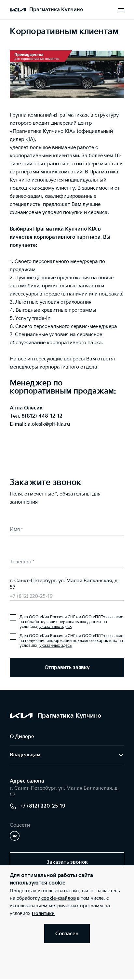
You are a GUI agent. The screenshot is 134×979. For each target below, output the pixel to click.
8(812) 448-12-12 (41, 416)
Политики (43, 913)
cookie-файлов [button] (58, 898)
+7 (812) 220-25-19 (31, 596)
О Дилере (22, 737)
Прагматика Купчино (56, 9)
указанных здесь (55, 626)
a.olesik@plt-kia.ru (49, 424)
